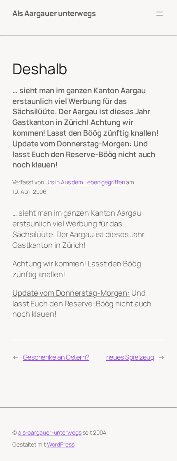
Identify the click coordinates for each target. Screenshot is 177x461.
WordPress (61, 444)
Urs (49, 182)
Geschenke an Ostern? (56, 357)
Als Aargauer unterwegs (53, 13)
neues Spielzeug (130, 357)
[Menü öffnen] (160, 14)
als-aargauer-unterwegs (50, 432)
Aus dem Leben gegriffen (93, 182)
